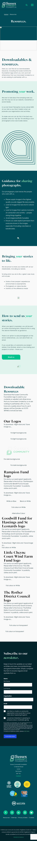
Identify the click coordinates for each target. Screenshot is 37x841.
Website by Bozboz (18, 837)
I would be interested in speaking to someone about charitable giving (18, 719)
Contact (18, 776)
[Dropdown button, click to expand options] (26, 5)
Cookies (31, 817)
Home (6, 14)
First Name (7, 681)
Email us (11, 357)
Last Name (7, 688)
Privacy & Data (22, 817)
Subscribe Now (10, 736)
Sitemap (14, 817)
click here (26, 731)
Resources (6, 817)
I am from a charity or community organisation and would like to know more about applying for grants (18, 713)
